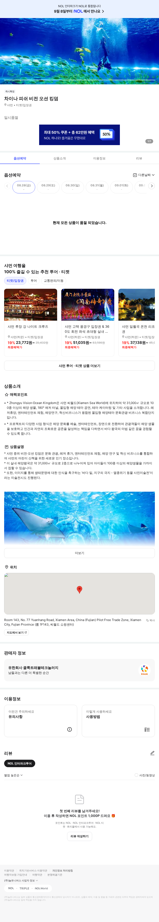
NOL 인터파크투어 (20, 763)
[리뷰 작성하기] (152, 753)
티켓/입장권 (15, 281)
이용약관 (9, 870)
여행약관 (37, 874)
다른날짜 (144, 175)
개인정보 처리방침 (62, 870)
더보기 (79, 553)
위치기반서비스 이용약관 (33, 870)
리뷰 (139, 158)
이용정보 (99, 158)
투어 (34, 281)
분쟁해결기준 (54, 874)
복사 (152, 620)
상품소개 (59, 158)
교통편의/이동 (54, 281)
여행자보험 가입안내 (15, 874)
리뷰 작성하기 (80, 836)
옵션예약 (20, 158)
